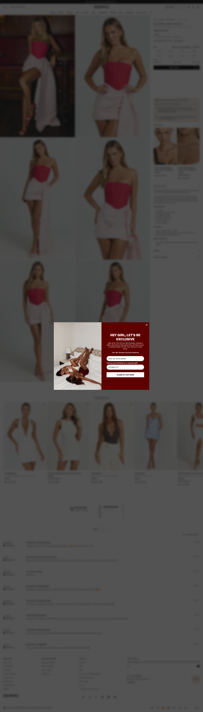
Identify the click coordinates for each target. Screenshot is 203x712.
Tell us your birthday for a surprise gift (122, 363)
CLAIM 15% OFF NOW (125, 375)
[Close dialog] (146, 324)
